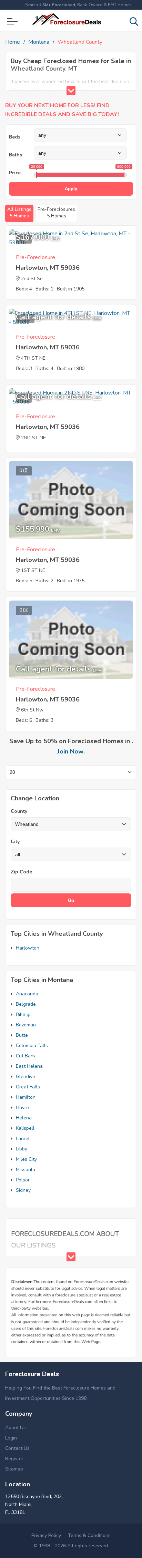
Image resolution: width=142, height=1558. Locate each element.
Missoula (25, 1169)
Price (15, 173)
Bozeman (26, 1025)
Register (14, 1458)
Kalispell (25, 1128)
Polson (23, 1180)
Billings (24, 1014)
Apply (71, 188)
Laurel (23, 1138)
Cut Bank (26, 1056)
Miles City (26, 1159)
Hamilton (26, 1097)
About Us (15, 1427)
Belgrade (26, 1004)
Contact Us (17, 1448)
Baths (15, 155)
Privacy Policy (46, 1535)
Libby (21, 1149)
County (19, 811)
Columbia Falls (32, 1045)
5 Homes (19, 212)
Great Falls (28, 1087)
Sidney (23, 1190)
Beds (14, 137)
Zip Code (21, 872)
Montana (38, 42)
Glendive (25, 1076)
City (15, 841)
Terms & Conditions (89, 1535)
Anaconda (27, 994)
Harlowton (27, 948)
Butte (22, 1035)
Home (12, 42)
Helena (24, 1118)
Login (11, 1438)
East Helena (29, 1066)
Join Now (70, 751)
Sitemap (14, 1469)
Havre (22, 1107)
